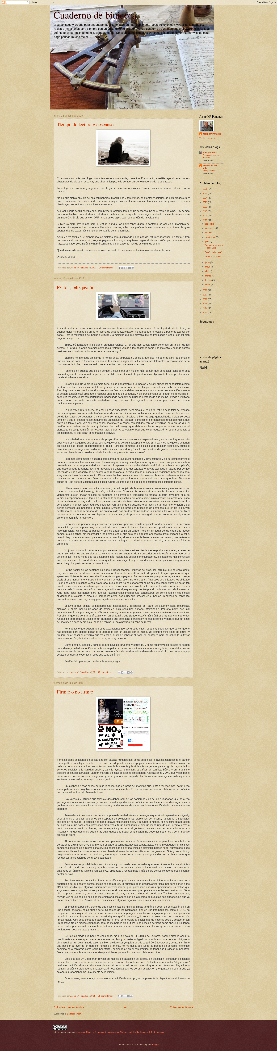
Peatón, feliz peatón (75, 287)
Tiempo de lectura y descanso (85, 124)
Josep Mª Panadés (212, 134)
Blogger (155, 1044)
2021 (205, 211)
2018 (205, 290)
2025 (205, 193)
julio (207, 241)
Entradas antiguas (181, 1007)
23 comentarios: (106, 672)
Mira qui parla (210, 152)
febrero (208, 280)
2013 (205, 312)
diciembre (210, 224)
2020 (205, 215)
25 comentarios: (106, 996)
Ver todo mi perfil (207, 138)
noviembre (210, 228)
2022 (205, 207)
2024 (205, 198)
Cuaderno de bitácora (95, 14)
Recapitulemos (209, 171)
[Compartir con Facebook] (129, 267)
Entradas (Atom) (74, 1014)
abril (207, 271)
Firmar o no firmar (75, 691)
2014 (205, 308)
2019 (205, 220)
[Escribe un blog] (123, 267)
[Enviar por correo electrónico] (120, 267)
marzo (208, 276)
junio (207, 262)
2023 (205, 202)
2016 (205, 299)
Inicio (126, 1007)
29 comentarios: (107, 268)
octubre (209, 232)
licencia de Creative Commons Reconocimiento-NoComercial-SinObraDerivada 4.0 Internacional (120, 1032)
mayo (208, 267)
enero (208, 284)
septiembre (210, 237)
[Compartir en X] (126, 267)
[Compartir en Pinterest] (132, 267)
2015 (205, 303)
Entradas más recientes (69, 1007)
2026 (205, 189)
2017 (205, 295)
